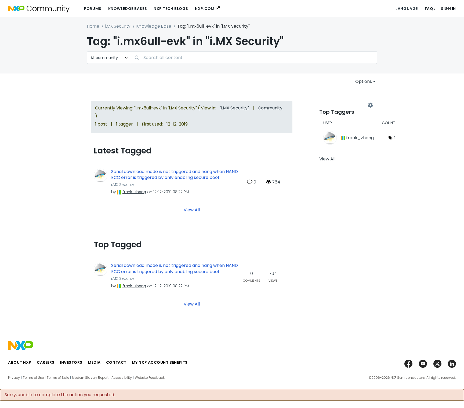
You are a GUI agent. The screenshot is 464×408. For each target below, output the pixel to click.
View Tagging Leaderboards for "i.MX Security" (345, 105)
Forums (92, 8)
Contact (116, 362)
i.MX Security (117, 26)
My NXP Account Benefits (160, 362)
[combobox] (254, 57)
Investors (71, 362)
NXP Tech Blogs (171, 8)
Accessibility (121, 377)
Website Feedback (150, 377)
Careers (46, 362)
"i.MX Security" (234, 108)
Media (94, 362)
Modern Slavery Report (90, 377)
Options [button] (363, 81)
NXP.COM (205, 8)
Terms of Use (33, 377)
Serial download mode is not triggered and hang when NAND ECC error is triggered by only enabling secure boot (174, 175)
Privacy (14, 377)
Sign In (448, 8)
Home (93, 26)
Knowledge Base (153, 26)
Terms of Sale (58, 377)
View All (192, 210)
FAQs (430, 8)
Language (407, 8)
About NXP (19, 362)
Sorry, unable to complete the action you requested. (60, 395)
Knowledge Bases (127, 8)
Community (270, 108)
